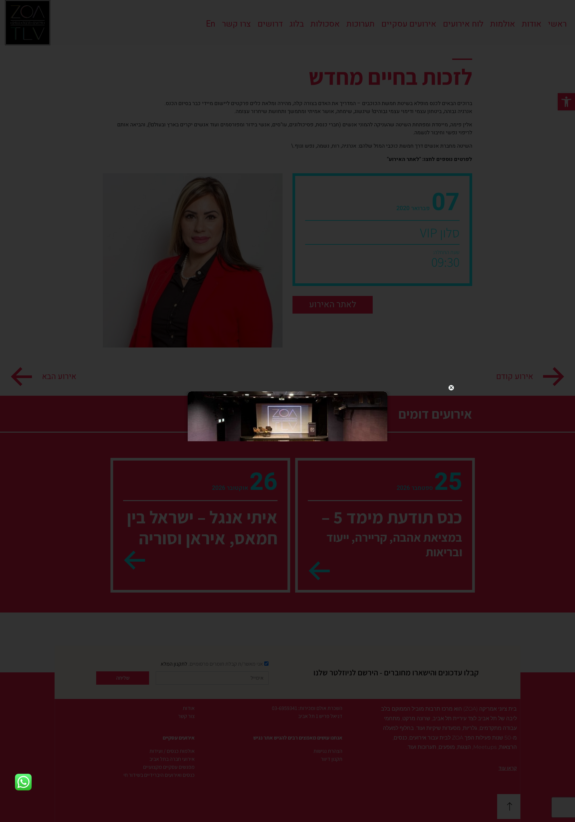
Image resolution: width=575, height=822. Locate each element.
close (451, 388)
